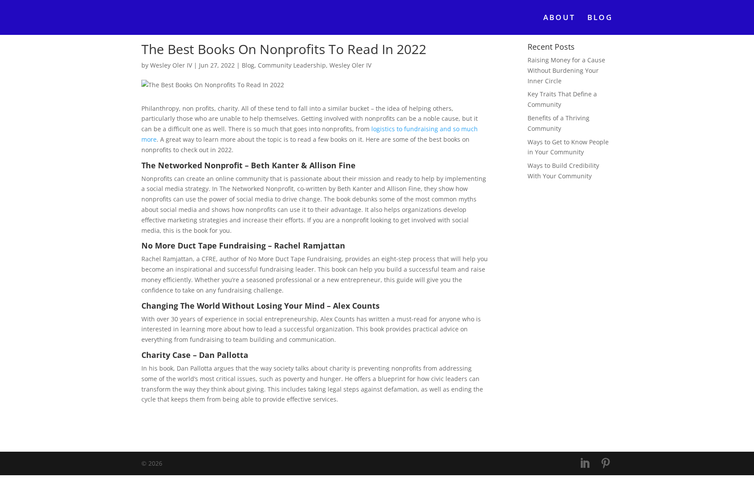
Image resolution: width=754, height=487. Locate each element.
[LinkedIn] (584, 463)
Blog (600, 18)
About (559, 18)
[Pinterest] (605, 463)
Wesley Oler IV (171, 65)
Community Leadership (292, 65)
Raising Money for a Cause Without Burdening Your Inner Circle (566, 70)
